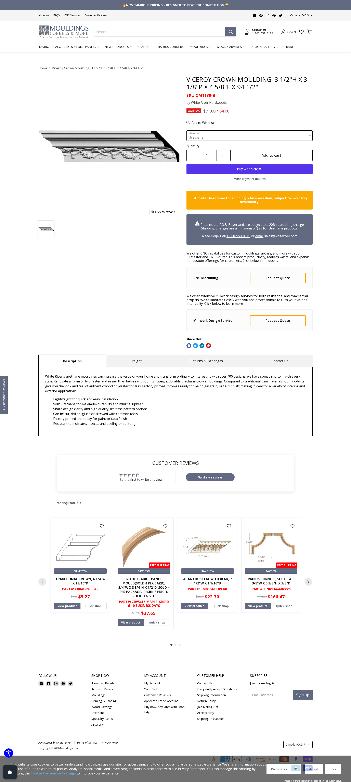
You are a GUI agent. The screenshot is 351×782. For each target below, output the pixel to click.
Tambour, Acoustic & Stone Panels (67, 47)
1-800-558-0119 (238, 236)
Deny (332, 769)
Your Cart (150, 689)
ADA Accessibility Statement (55, 742)
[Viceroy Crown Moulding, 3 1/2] (46, 229)
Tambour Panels (102, 683)
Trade (289, 47)
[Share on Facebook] (188, 345)
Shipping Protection (210, 718)
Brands (143, 47)
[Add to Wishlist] (102, 526)
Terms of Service (87, 742)
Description (72, 361)
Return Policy (206, 701)
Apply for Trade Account (161, 701)
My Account (152, 683)
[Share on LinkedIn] (201, 345)
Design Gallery (263, 47)
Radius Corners (171, 47)
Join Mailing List (207, 707)
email (259, 236)
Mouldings (199, 47)
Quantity (192, 146)
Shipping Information (211, 695)
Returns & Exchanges (207, 361)
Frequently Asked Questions (217, 689)
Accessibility (205, 713)
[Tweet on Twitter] (195, 345)
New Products (117, 47)
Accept (313, 769)
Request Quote (277, 278)
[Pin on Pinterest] (208, 345)
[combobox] (159, 31)
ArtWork (97, 724)
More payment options (250, 178)
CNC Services (72, 15)
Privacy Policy (110, 742)
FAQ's (56, 15)
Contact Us (280, 361)
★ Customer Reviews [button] (4, 395)
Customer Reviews (96, 15)
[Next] (308, 582)
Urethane (98, 713)
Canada (299, 15)
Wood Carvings (230, 47)
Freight (136, 361)
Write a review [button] (210, 477)
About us (43, 15)
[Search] (230, 31)
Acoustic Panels (102, 689)
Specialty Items (102, 718)
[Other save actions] (296, 769)
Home (43, 68)
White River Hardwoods (209, 102)
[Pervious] (42, 582)
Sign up (302, 694)
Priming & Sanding (104, 701)
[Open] (10, 772)
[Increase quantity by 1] (222, 155)
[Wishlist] (301, 32)
